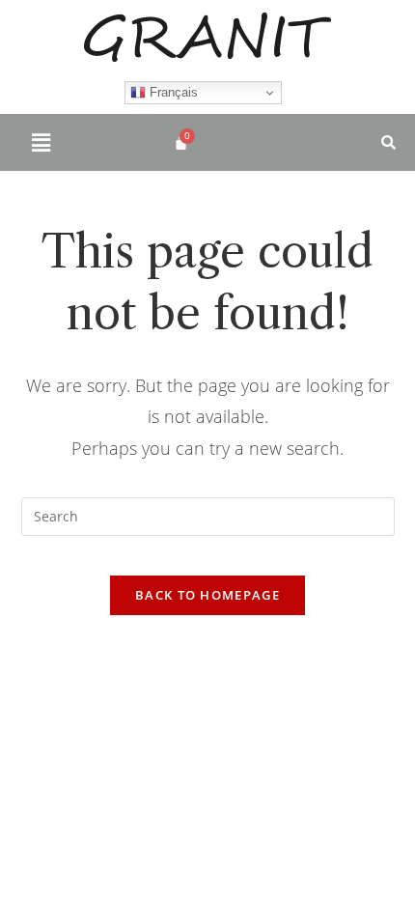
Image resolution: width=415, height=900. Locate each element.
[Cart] (181, 142)
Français (172, 92)
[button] (40, 142)
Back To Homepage (207, 595)
